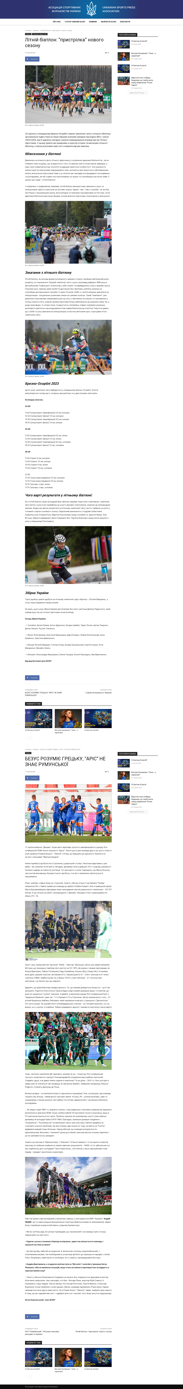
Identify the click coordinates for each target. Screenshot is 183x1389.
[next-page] (30, 738)
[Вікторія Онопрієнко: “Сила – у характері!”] (68, 718)
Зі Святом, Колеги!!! (32, 730)
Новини (93, 21)
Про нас (57, 21)
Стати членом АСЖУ (75, 21)
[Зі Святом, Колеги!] (98, 718)
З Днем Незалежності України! (98, 693)
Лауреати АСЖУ (108, 21)
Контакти (125, 21)
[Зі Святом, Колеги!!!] (38, 718)
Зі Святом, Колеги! (91, 730)
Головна (28, 30)
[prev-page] (26, 738)
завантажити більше (137, 93)
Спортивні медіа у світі (40, 34)
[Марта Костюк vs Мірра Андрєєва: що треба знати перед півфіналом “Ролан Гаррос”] (124, 81)
